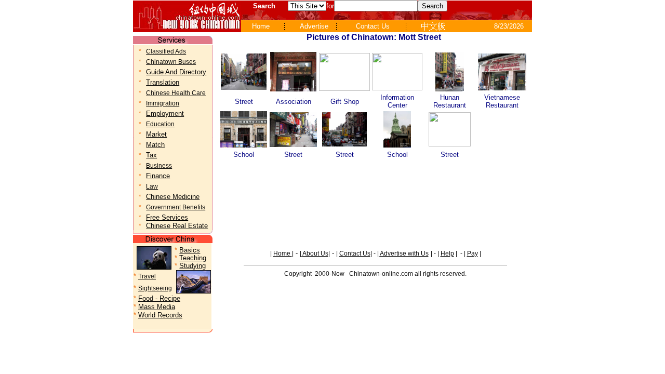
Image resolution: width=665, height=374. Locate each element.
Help (447, 253)
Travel (147, 276)
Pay (472, 253)
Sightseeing (155, 288)
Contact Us (354, 253)
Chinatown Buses (171, 61)
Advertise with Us (404, 253)
